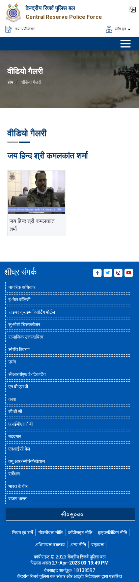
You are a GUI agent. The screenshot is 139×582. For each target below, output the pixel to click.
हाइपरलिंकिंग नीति (112, 532)
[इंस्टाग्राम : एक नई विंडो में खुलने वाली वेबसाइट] (118, 273)
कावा (12, 399)
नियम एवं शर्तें (22, 532)
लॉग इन (120, 28)
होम (10, 82)
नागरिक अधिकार (21, 287)
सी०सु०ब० (72, 514)
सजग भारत (17, 498)
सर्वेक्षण (14, 473)
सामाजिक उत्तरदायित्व (26, 337)
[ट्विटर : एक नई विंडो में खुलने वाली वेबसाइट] (108, 273)
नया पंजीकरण (24, 28)
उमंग (12, 361)
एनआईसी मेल (19, 449)
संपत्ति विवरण (19, 349)
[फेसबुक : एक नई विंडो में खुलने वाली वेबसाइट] (97, 273)
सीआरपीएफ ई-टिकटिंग (27, 374)
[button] (132, 8)
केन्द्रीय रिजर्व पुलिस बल (50, 8)
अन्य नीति (78, 544)
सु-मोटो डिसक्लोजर (24, 324)
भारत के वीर (18, 486)
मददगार (14, 436)
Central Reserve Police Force (64, 17)
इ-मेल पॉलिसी (19, 299)
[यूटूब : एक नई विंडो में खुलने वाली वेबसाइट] (128, 273)
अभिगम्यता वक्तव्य (50, 544)
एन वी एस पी (18, 386)
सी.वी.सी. (15, 411)
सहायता (97, 544)
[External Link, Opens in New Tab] (36, 192)
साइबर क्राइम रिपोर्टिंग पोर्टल (31, 312)
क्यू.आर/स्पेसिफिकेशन (26, 461)
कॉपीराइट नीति (80, 532)
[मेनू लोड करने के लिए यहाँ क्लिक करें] (125, 43)
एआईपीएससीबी (20, 424)
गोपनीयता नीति (50, 532)
